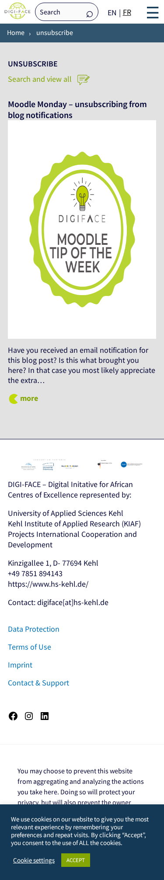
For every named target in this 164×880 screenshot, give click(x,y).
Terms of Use (29, 647)
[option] (127, 12)
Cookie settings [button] (34, 860)
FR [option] (127, 12)
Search (89, 12)
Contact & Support (38, 683)
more (29, 398)
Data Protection (33, 629)
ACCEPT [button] (75, 860)
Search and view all (40, 79)
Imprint (20, 665)
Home (15, 32)
